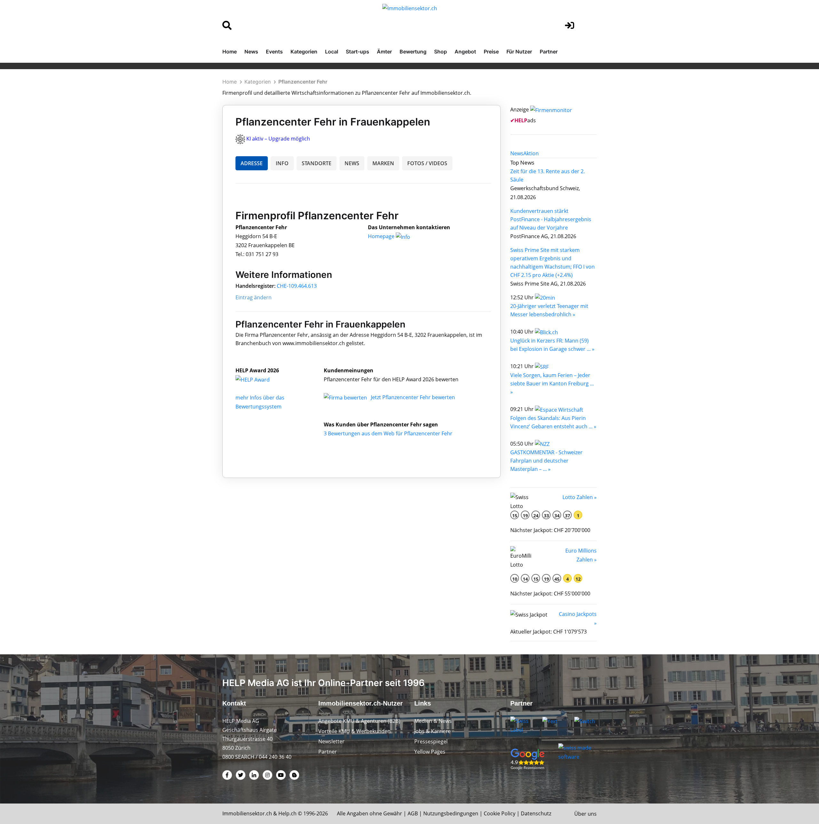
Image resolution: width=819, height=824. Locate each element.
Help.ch (287, 813)
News (251, 51)
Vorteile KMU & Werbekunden (354, 731)
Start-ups (357, 51)
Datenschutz (536, 813)
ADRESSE (252, 163)
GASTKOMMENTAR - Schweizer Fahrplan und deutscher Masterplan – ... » (546, 461)
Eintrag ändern (253, 297)
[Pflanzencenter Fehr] (259, 379)
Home (229, 51)
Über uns (585, 813)
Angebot (465, 51)
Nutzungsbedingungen (450, 813)
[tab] (516, 153)
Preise (491, 51)
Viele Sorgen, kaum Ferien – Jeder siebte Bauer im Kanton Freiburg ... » (552, 383)
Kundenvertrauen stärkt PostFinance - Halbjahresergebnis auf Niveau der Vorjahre (550, 219)
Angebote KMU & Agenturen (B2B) (359, 720)
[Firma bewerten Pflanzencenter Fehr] (346, 397)
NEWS (352, 163)
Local (331, 51)
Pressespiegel (431, 741)
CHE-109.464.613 (297, 285)
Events (274, 51)
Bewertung (413, 51)
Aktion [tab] (531, 153)
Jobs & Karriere (432, 731)
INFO (282, 163)
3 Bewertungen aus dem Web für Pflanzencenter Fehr (388, 433)
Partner (549, 51)
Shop (440, 51)
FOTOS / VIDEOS (427, 163)
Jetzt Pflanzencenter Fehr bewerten (413, 397)
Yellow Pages (429, 751)
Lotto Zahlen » (579, 497)
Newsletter (331, 741)
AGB (413, 813)
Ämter (384, 51)
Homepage (382, 236)
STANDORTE (316, 163)
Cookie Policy (499, 813)
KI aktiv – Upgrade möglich (278, 138)
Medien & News (433, 720)
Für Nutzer (519, 51)
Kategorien (303, 51)
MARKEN (383, 163)
